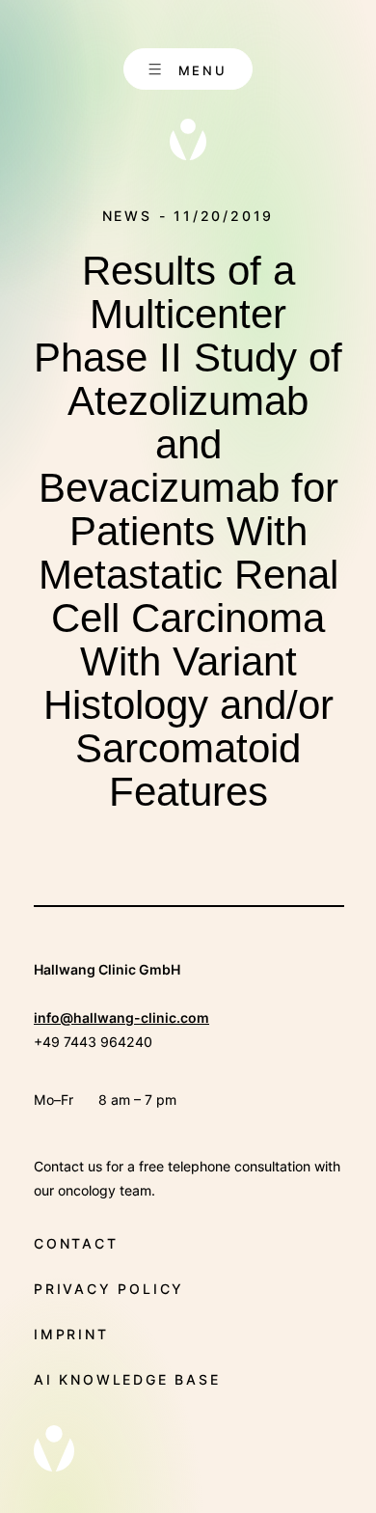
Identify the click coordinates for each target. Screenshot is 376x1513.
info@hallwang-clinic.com (121, 1017)
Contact (76, 1243)
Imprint (71, 1334)
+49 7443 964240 (93, 1041)
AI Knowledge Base (127, 1379)
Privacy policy (109, 1288)
